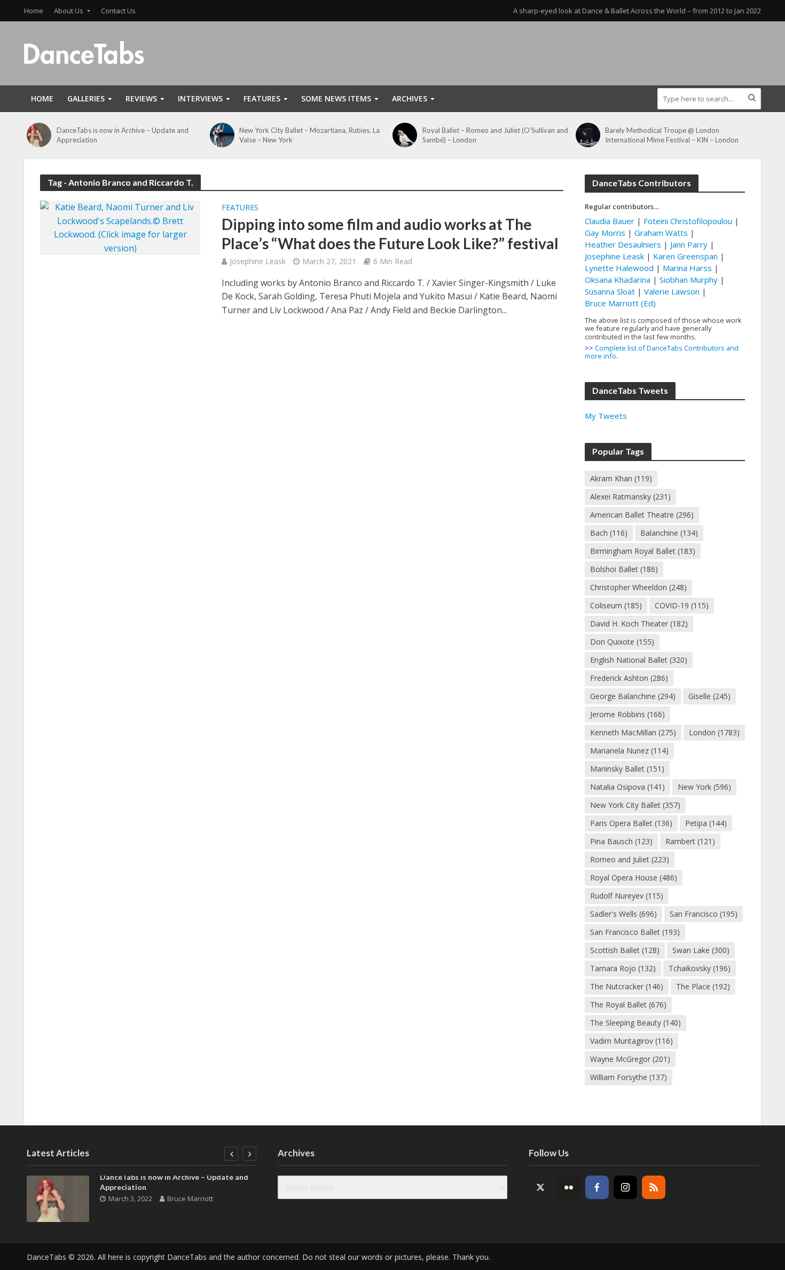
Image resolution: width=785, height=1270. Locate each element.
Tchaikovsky (700, 968)
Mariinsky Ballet (627, 769)
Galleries (86, 98)
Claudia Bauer (611, 221)
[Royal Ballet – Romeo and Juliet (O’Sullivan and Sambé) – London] (404, 135)
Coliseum (616, 605)
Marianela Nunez (629, 750)
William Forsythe (628, 1077)
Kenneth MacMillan (633, 732)
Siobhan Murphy (689, 279)
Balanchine (669, 533)
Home (33, 10)
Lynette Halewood (619, 268)
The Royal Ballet (628, 1004)
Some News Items (336, 98)
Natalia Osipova (627, 787)
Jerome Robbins (627, 714)
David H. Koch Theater (639, 623)
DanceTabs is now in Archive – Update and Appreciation (123, 135)
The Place (703, 986)
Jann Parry (689, 244)
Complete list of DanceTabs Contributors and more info (662, 352)
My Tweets (606, 415)
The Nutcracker (626, 986)
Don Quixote (622, 642)
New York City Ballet (635, 805)
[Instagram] (625, 1187)
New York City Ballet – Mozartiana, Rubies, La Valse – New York (309, 135)
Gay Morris (605, 232)
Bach (608, 533)
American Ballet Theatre (642, 515)
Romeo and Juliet (629, 859)
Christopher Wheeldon (638, 587)
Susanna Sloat (610, 291)
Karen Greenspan (685, 256)
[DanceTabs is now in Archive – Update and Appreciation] (39, 135)
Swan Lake (700, 950)
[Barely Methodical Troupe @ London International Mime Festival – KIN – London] (588, 135)
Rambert (690, 841)
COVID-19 (682, 605)
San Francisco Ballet (635, 932)
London (714, 732)
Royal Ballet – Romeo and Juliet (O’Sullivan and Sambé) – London (495, 135)
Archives (409, 98)
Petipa (706, 823)
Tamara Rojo (623, 968)
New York (704, 787)
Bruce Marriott (190, 1198)
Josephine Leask (258, 261)
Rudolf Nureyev (626, 896)
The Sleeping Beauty (635, 1023)
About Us (68, 10)
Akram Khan (621, 478)
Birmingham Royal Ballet (642, 551)
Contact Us (118, 10)
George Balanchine (633, 696)
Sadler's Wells (623, 914)
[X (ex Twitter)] (540, 1187)
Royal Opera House (633, 877)
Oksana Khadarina (617, 279)
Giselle (709, 696)
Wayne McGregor (630, 1059)
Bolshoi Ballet (624, 569)
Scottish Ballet (625, 950)
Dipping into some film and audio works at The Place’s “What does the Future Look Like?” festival (390, 233)
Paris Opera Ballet (631, 823)
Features (262, 98)
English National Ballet (638, 660)
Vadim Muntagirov (631, 1041)
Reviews (141, 98)
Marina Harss (687, 268)
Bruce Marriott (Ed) (620, 303)
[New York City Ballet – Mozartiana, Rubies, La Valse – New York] (222, 135)
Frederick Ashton (629, 678)
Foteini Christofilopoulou (687, 221)
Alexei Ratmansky (630, 496)
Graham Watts (661, 232)
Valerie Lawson (672, 291)
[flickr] (568, 1187)
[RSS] (653, 1187)
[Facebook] (597, 1187)
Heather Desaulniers (623, 244)
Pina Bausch (621, 841)
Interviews (200, 98)
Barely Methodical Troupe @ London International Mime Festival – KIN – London (672, 135)
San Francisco (703, 914)
